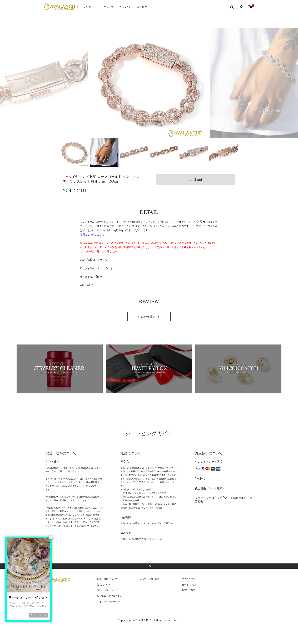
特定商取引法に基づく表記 (110, 596)
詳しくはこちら (40, 615)
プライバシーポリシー (108, 602)
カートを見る (189, 584)
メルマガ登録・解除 (150, 579)
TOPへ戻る (149, 566)
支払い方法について (107, 590)
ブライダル (125, 7)
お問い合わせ (188, 590)
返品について (104, 584)
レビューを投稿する (149, 316)
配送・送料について (107, 579)
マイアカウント (189, 579)
